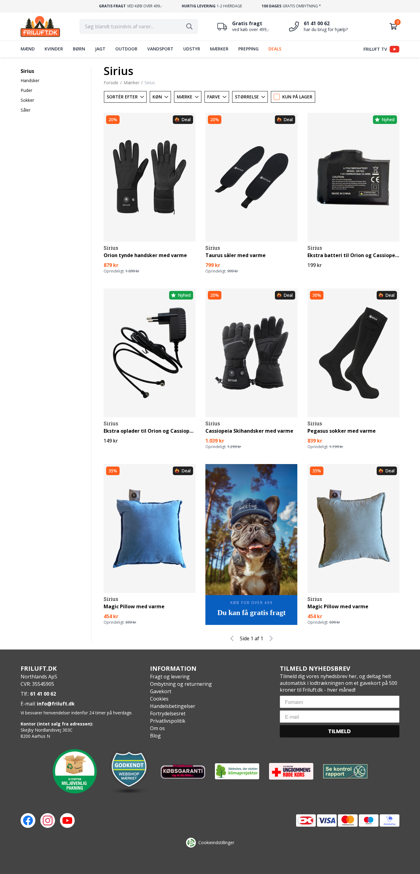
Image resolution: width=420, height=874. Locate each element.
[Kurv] (393, 26)
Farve (213, 97)
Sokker (27, 100)
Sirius (27, 71)
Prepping (248, 49)
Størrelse (247, 97)
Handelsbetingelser (172, 706)
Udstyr (191, 49)
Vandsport (160, 49)
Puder (26, 90)
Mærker (219, 49)
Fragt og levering (170, 676)
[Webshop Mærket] (129, 771)
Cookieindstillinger (216, 842)
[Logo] (40, 26)
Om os (157, 728)
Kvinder (54, 49)
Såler (25, 110)
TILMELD (339, 731)
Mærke (184, 97)
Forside (111, 82)
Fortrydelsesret (167, 713)
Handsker (30, 80)
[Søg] (189, 26)
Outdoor (126, 49)
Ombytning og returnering (181, 684)
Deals (274, 49)
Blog (155, 735)
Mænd (28, 49)
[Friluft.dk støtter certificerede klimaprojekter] (237, 771)
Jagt (100, 49)
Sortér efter (122, 97)
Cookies (159, 698)
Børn (79, 49)
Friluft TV (375, 49)
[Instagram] (47, 820)
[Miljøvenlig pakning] (75, 771)
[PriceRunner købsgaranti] (183, 771)
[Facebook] (28, 820)
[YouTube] (67, 820)
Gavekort (160, 691)
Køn (157, 97)
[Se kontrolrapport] (345, 771)
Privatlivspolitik (167, 720)
